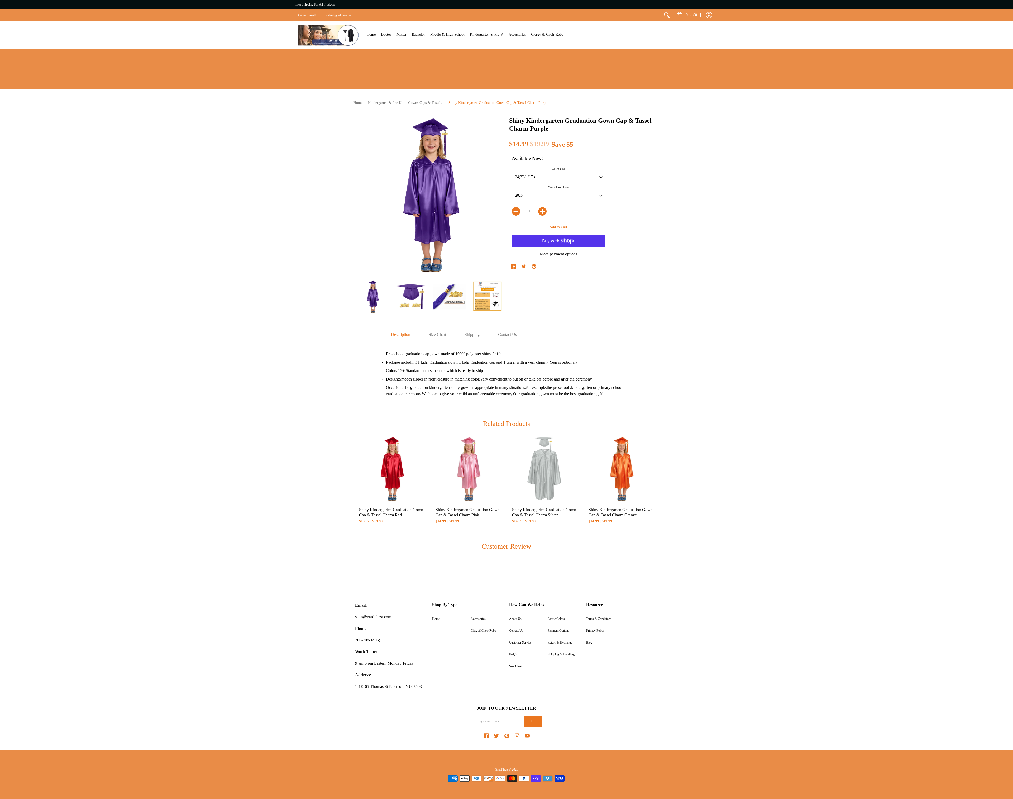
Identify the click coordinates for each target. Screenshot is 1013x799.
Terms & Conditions (598, 619)
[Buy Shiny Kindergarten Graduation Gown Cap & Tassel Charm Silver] (544, 469)
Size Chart (515, 666)
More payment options (558, 254)
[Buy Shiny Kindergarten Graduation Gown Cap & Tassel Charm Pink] (468, 469)
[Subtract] (516, 211)
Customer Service (520, 642)
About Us (515, 619)
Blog (589, 642)
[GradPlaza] (328, 35)
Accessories (478, 619)
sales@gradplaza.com (339, 15)
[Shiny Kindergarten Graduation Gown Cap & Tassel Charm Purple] (372, 296)
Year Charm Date (558, 187)
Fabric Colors (556, 619)
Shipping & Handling (561, 654)
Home (357, 103)
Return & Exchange (560, 642)
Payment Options (558, 630)
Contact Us (516, 630)
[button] (709, 15)
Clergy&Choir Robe (483, 630)
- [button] (691, 15)
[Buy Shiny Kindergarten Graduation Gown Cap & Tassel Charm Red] (391, 469)
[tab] (400, 334)
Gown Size (558, 168)
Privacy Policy (595, 630)
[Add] (542, 211)
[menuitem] (667, 15)
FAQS (513, 654)
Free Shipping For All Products (315, 4)
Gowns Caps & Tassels (425, 103)
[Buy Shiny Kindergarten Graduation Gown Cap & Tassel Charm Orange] (621, 469)
